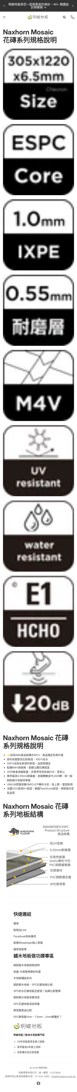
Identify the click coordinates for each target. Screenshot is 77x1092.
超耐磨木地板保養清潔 (26, 997)
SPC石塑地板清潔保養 (26, 1003)
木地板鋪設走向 (22, 978)
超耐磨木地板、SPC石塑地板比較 (33, 984)
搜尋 (16, 923)
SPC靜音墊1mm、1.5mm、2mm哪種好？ (37, 1016)
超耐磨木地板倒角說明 (26, 965)
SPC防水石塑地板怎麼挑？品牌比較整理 (37, 990)
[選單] (4, 17)
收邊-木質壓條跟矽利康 (27, 971)
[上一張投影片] (4, 6)
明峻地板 (42, 1067)
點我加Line (19, 929)
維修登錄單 (20, 949)
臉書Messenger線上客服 (28, 942)
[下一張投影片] (73, 6)
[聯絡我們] (72, 17)
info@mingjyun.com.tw (63, 1076)
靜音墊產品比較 (22, 1010)
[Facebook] (38, 1083)
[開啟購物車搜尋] (64, 17)
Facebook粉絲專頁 (24, 936)
